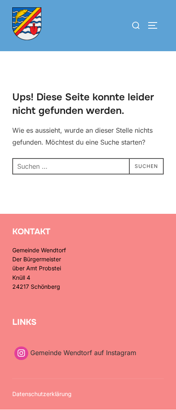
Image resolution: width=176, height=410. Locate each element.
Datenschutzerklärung (42, 393)
